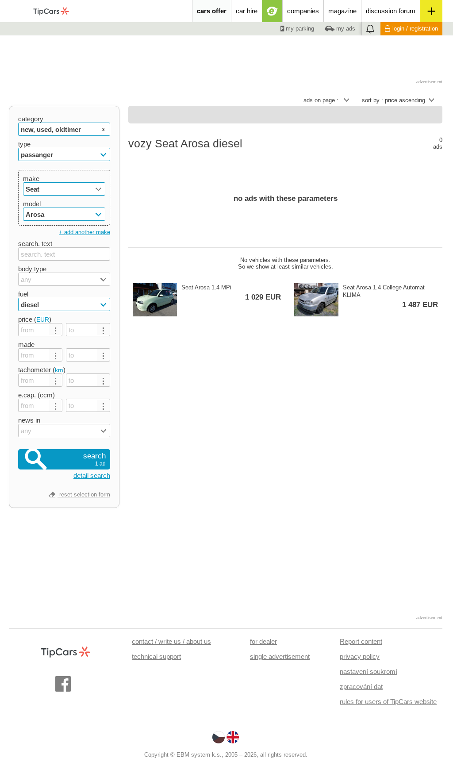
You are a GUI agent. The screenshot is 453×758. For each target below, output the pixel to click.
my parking (299, 28)
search (94, 459)
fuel (23, 294)
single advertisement (280, 656)
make (31, 178)
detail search (91, 475)
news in (29, 420)
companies (303, 11)
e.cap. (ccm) (36, 395)
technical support (156, 656)
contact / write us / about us (171, 641)
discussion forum (390, 11)
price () (34, 319)
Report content (361, 641)
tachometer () (41, 369)
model (32, 204)
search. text (35, 243)
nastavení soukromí (368, 671)
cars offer (211, 11)
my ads (344, 28)
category (30, 119)
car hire (246, 11)
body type (32, 269)
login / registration (415, 28)
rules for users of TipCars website (388, 701)
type (24, 144)
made (26, 344)
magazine (342, 11)
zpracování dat (361, 686)
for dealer (263, 641)
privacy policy (360, 656)
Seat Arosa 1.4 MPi (231, 292)
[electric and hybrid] (272, 11)
